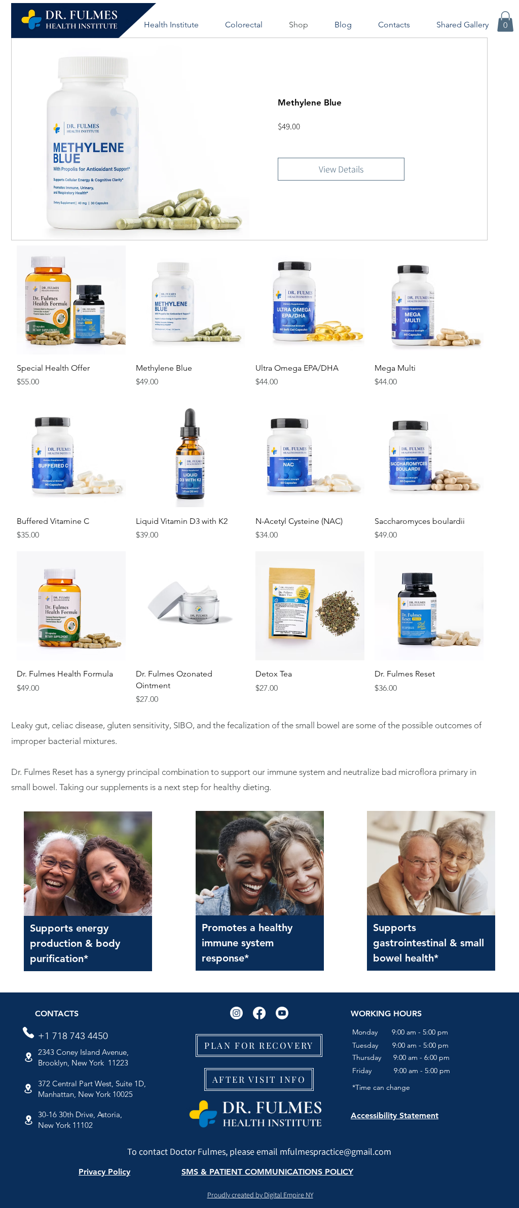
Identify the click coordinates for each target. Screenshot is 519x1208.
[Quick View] (71, 299)
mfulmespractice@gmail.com (335, 1151)
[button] (171, 25)
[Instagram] (236, 1013)
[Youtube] (282, 1013)
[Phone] (28, 1032)
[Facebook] (259, 1013)
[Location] (28, 1057)
